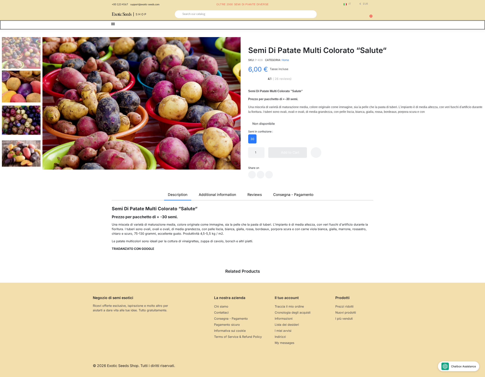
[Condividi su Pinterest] (269, 174)
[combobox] (246, 14)
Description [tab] (177, 194)
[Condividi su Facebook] (252, 174)
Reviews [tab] (254, 194)
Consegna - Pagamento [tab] (293, 194)
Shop (141, 14)
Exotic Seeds (121, 14)
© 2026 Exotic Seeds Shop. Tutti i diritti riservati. (134, 366)
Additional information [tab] (217, 194)
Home (285, 60)
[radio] (252, 138)
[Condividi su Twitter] (260, 174)
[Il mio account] (356, 14)
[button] (369, 14)
